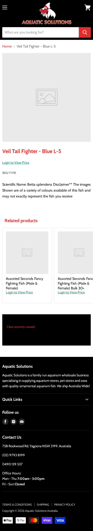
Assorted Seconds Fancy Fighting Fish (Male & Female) (24, 283)
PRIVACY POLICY (64, 504)
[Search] (85, 32)
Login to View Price (15, 163)
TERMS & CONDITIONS (17, 504)
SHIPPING (43, 504)
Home (7, 46)
